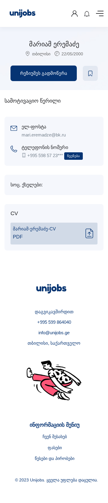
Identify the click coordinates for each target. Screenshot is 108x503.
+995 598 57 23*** (53, 155)
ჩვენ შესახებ (55, 436)
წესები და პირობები (54, 458)
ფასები (55, 447)
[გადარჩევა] (90, 73)
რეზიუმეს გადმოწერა (43, 73)
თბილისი (41, 53)
